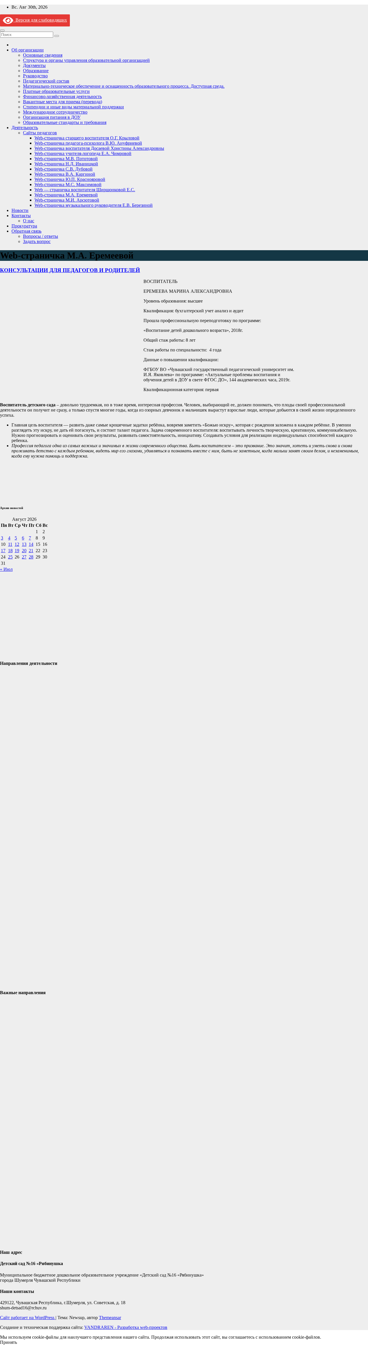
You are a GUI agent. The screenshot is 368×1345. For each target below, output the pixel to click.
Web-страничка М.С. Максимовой (67, 184)
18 (10, 550)
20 (24, 550)
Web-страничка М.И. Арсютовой (66, 200)
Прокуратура (24, 225)
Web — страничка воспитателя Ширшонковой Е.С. (84, 189)
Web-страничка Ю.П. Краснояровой (69, 179)
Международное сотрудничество (55, 112)
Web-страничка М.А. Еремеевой (66, 194)
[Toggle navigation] (2, 30)
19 (17, 550)
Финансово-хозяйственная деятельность (62, 96)
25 (10, 556)
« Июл (6, 569)
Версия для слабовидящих (40, 20)
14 (31, 544)
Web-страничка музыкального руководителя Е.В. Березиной (93, 205)
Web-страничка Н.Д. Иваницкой (66, 163)
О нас (28, 220)
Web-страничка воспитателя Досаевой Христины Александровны (99, 148)
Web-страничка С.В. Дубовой (63, 169)
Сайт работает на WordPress (27, 1317)
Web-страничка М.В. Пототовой (66, 158)
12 (17, 544)
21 (31, 550)
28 (31, 556)
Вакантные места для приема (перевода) (62, 101)
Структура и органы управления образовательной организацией (86, 60)
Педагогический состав (46, 81)
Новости (20, 210)
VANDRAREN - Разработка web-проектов (125, 1327)
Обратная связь (26, 231)
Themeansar (110, 1317)
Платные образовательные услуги (56, 91)
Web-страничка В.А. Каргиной (64, 174)
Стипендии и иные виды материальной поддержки (73, 106)
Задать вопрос (37, 241)
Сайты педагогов (40, 132)
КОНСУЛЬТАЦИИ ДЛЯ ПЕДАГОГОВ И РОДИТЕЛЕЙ (70, 270)
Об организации (28, 49)
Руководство (35, 75)
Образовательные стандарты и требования (64, 122)
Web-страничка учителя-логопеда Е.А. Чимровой (82, 153)
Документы (34, 65)
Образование (36, 70)
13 (24, 544)
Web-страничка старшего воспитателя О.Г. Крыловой (86, 137)
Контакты (21, 215)
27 (24, 556)
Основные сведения (42, 55)
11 (10, 544)
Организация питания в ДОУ (51, 117)
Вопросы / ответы (40, 236)
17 (3, 550)
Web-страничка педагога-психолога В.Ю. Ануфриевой (88, 143)
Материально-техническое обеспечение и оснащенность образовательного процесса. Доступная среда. (124, 86)
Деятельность (25, 127)
